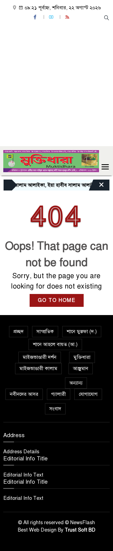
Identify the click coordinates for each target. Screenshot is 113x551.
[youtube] (52, 17)
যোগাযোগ (88, 394)
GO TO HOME (56, 300)
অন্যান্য (76, 383)
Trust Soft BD (80, 530)
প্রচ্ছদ (18, 331)
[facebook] (35, 17)
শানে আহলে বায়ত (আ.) (55, 344)
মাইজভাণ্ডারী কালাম (38, 368)
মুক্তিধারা (82, 357)
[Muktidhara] (51, 160)
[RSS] (68, 17)
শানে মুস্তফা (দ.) (82, 331)
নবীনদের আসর (24, 394)
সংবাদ (55, 409)
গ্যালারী (58, 394)
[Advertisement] (56, 83)
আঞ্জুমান (80, 368)
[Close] (96, 186)
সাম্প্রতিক (45, 331)
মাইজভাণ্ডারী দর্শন (39, 357)
